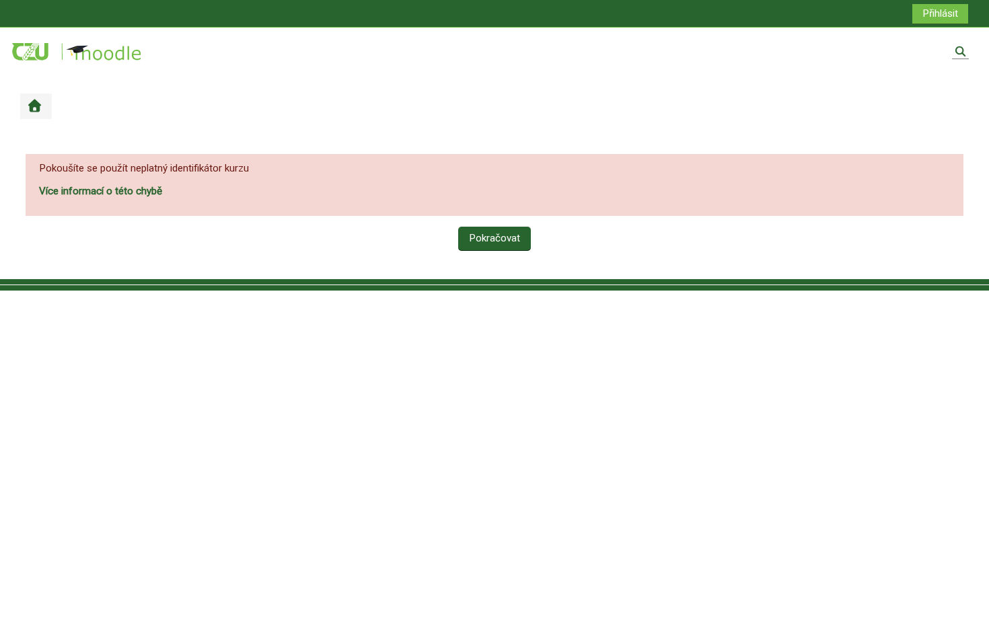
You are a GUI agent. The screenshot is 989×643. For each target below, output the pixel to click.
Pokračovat (494, 238)
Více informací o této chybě (100, 191)
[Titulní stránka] (77, 51)
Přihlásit (940, 13)
